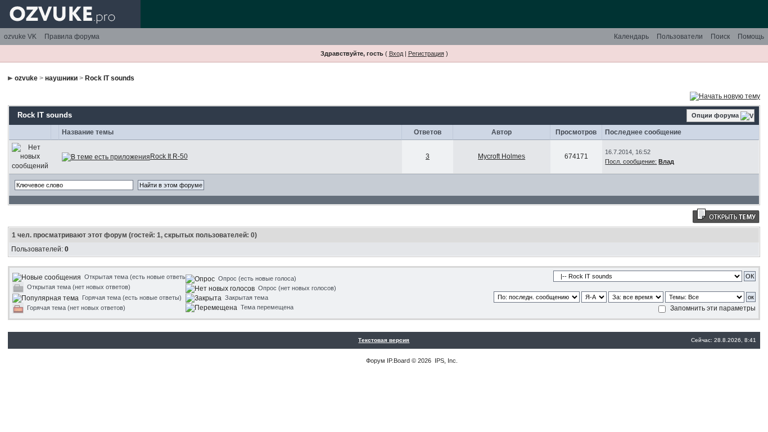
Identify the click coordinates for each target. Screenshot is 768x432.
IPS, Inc (445, 360)
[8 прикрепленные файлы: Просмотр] (106, 156)
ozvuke (26, 78)
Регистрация (426, 53)
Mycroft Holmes (501, 156)
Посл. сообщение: (631, 161)
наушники (61, 78)
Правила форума (72, 36)
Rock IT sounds (109, 78)
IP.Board (398, 360)
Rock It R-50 (169, 156)
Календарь (631, 36)
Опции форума (715, 115)
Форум (375, 360)
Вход (396, 53)
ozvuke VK (20, 36)
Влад (666, 161)
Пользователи (680, 36)
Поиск (720, 36)
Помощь (751, 36)
